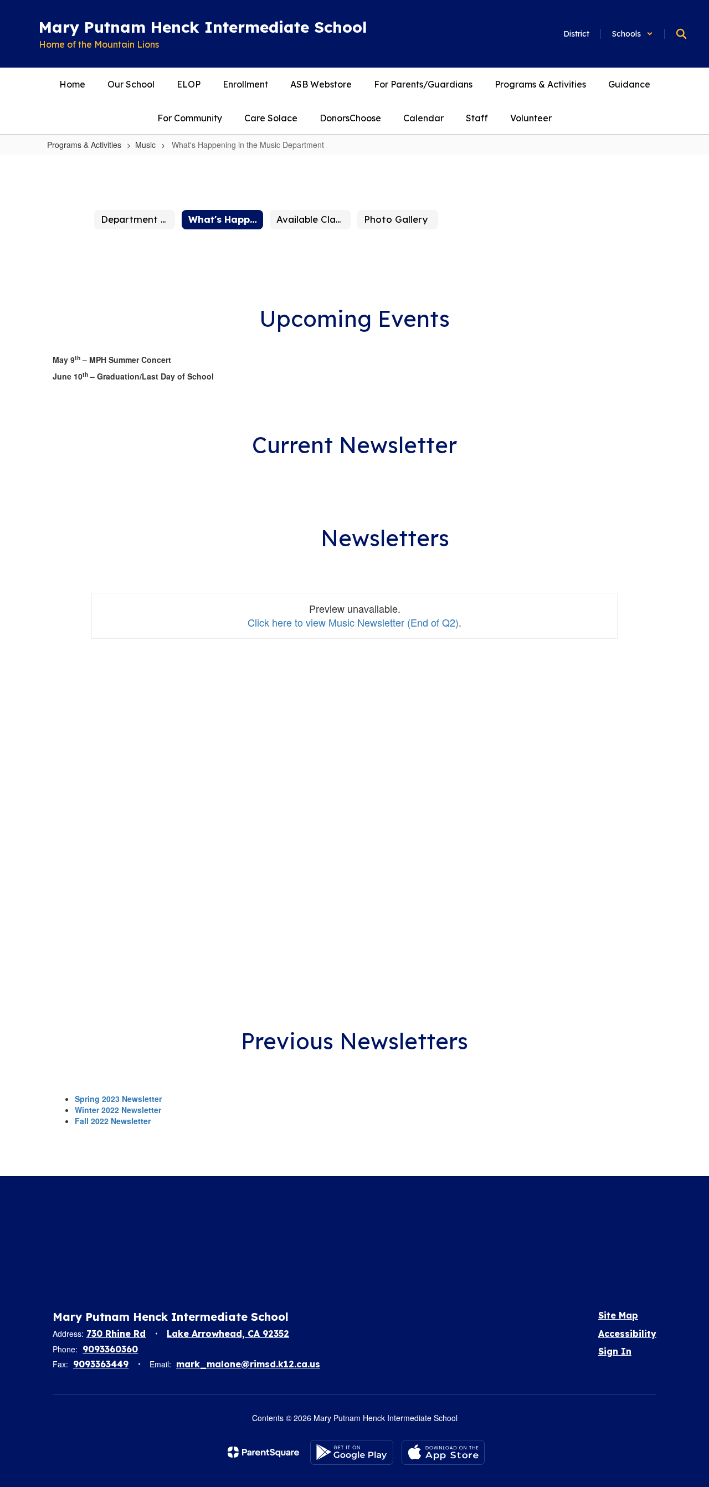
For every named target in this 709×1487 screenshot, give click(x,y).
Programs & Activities (84, 144)
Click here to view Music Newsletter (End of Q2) (353, 622)
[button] (632, 34)
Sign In (614, 1351)
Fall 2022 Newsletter (113, 1120)
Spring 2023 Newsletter (118, 1098)
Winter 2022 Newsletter (118, 1109)
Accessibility (627, 1333)
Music (145, 144)
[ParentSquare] (263, 1452)
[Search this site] (681, 33)
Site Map (618, 1315)
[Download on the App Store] (443, 1452)
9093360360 (110, 1349)
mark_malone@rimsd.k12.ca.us (248, 1364)
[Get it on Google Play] (351, 1452)
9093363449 (101, 1364)
